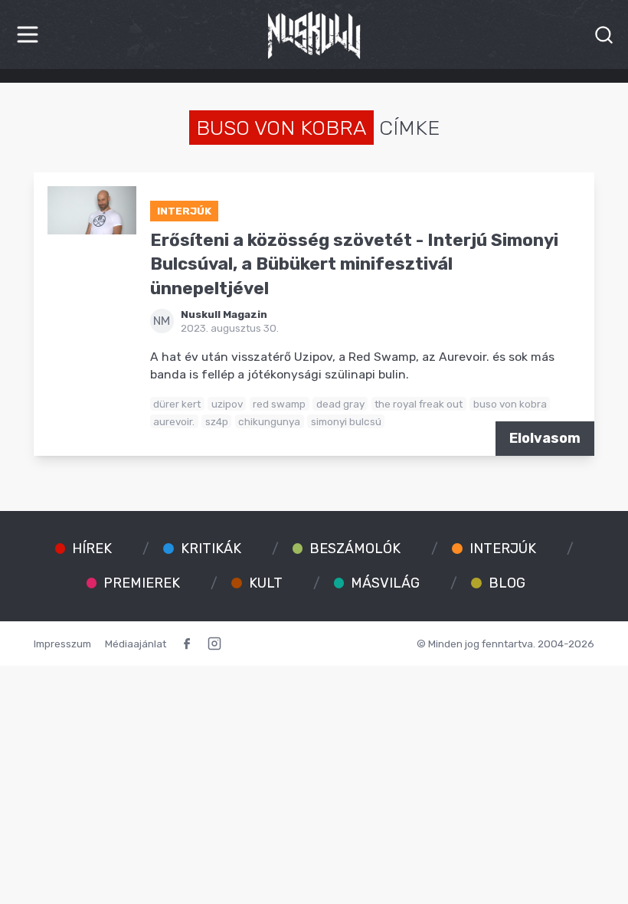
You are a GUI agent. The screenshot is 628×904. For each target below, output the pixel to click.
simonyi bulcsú (346, 421)
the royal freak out (419, 404)
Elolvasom (545, 438)
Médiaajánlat (135, 643)
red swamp (279, 404)
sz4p (216, 421)
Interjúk (184, 211)
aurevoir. (174, 421)
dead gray (340, 404)
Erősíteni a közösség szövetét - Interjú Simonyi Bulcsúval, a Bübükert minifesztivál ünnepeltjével (354, 264)
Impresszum (62, 643)
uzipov (227, 404)
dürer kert (177, 404)
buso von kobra (510, 404)
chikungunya (269, 421)
